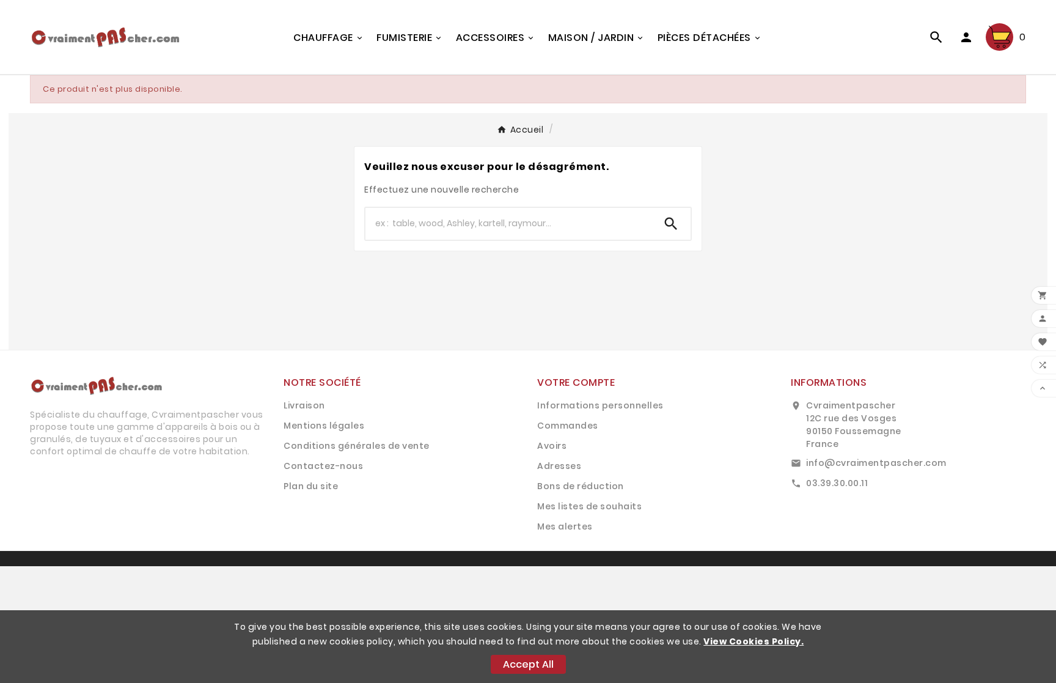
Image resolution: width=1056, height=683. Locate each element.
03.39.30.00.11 (837, 483)
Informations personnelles (600, 405)
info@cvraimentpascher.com (876, 463)
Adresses (559, 466)
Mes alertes (565, 526)
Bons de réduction (580, 486)
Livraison (304, 405)
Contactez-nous (323, 466)
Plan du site (311, 486)
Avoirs (551, 446)
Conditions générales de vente (357, 446)
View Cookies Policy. (753, 641)
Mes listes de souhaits (589, 506)
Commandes (567, 425)
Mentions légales (324, 425)
